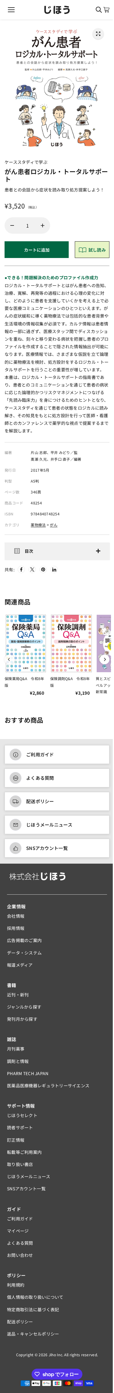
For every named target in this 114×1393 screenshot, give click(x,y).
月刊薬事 (15, 1052)
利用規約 (15, 1288)
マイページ (18, 1234)
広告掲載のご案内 (24, 944)
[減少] (12, 225)
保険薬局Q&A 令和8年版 (24, 685)
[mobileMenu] (11, 9)
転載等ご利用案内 (24, 1155)
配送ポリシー (40, 804)
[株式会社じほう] (57, 10)
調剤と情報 (18, 1064)
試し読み (97, 250)
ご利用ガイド (40, 758)
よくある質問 (40, 781)
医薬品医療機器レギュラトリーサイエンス (48, 1089)
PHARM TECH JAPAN (27, 1077)
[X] (32, 572)
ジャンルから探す (24, 1010)
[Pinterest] (43, 572)
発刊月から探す (22, 1022)
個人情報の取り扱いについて (35, 1300)
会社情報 (15, 919)
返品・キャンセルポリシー (33, 1337)
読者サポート (20, 1131)
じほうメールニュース (49, 828)
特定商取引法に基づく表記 (33, 1313)
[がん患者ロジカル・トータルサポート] (98, 33)
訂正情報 (15, 1143)
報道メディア (20, 968)
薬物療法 (38, 524)
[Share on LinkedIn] (54, 572)
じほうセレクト (22, 1119)
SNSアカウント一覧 (47, 851)
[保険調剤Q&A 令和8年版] (71, 647)
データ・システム (24, 956)
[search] (99, 10)
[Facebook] (21, 572)
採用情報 (15, 931)
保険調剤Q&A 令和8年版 (70, 685)
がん (53, 524)
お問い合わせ (20, 1258)
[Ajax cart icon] (106, 10)
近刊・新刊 (18, 998)
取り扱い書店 (20, 1167)
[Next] (101, 663)
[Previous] (9, 663)
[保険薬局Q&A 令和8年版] (26, 647)
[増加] (42, 225)
